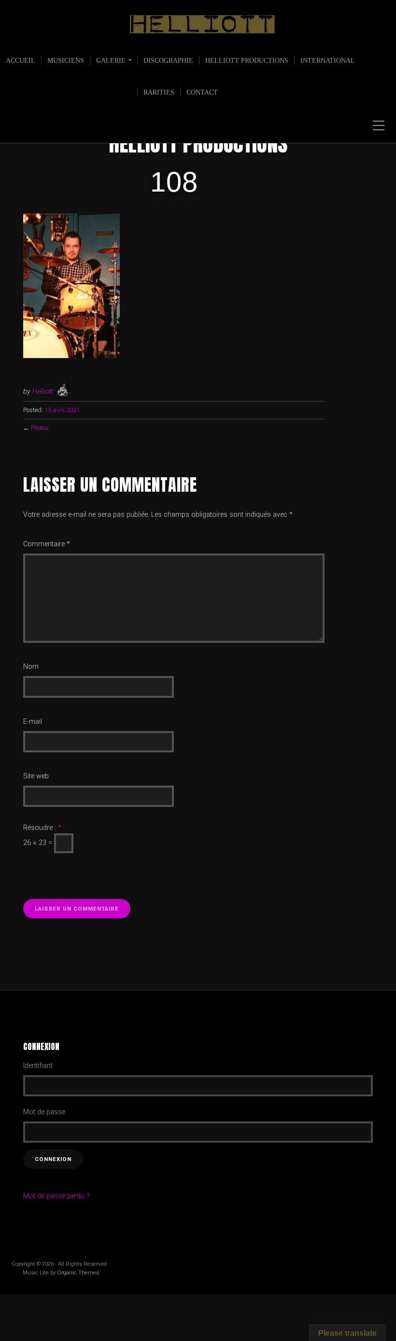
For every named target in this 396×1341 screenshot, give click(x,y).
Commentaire (46, 544)
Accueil (20, 60)
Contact (202, 92)
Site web (36, 776)
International (327, 60)
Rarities (158, 92)
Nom (31, 667)
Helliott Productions (246, 60)
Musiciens (65, 60)
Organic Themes (78, 1272)
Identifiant (38, 1066)
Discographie (168, 60)
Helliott (42, 391)
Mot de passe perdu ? (56, 1196)
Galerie (111, 60)
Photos (40, 427)
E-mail (32, 722)
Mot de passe (44, 1112)
